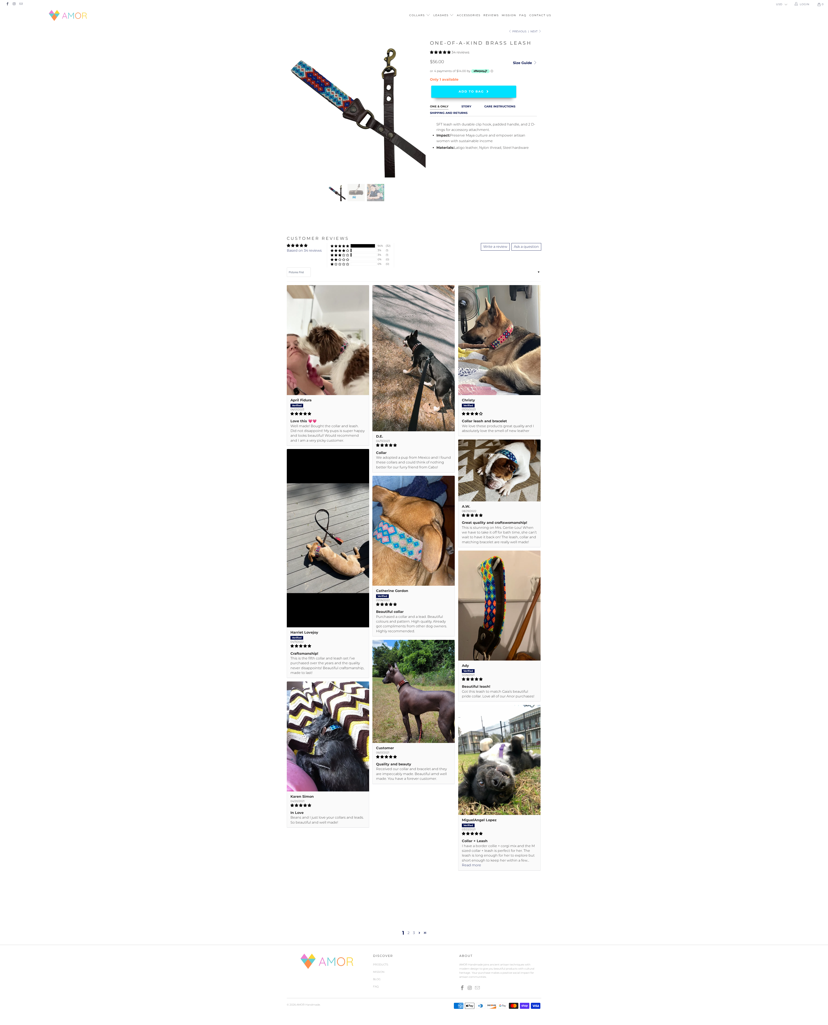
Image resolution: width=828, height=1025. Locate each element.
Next (534, 31)
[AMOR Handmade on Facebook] (7, 4)
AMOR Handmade (308, 1004)
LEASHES (441, 15)
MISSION (509, 15)
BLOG (377, 979)
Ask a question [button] (526, 247)
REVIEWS (491, 15)
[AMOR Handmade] (68, 15)
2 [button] (408, 933)
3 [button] (414, 933)
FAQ (522, 15)
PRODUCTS (380, 964)
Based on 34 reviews (304, 250)
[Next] (418, 108)
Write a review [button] (495, 247)
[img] (327, 413)
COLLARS (417, 15)
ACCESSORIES (468, 15)
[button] (440, 52)
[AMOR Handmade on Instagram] (14, 4)
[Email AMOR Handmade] (21, 4)
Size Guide (523, 63)
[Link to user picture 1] (328, 340)
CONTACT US (540, 15)
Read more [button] (471, 865)
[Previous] (294, 108)
